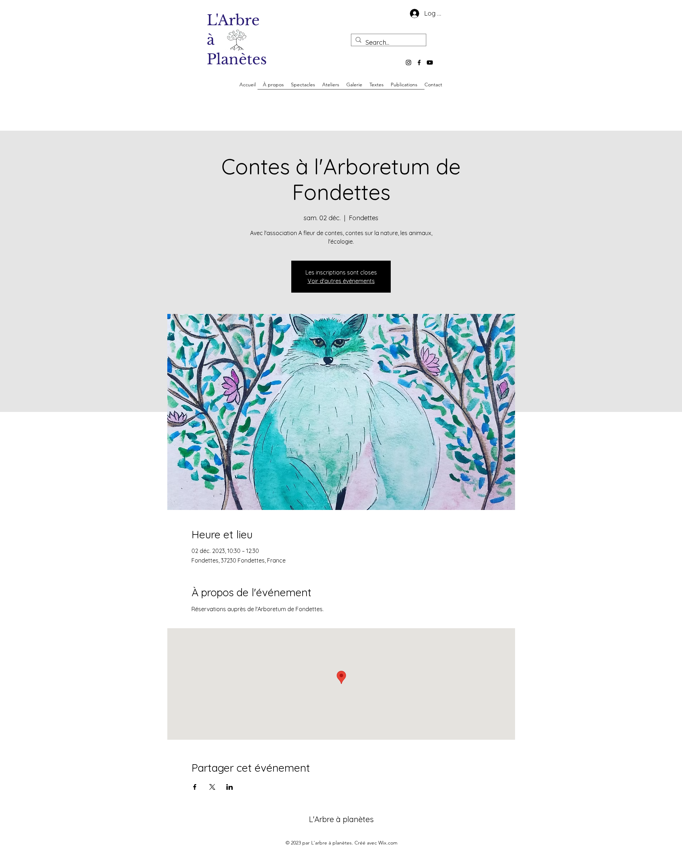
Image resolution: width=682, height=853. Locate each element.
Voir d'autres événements (341, 280)
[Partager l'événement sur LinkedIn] (229, 787)
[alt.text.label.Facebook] (419, 62)
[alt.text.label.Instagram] (408, 62)
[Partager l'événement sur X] (212, 787)
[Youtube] (429, 62)
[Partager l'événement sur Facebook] (194, 787)
